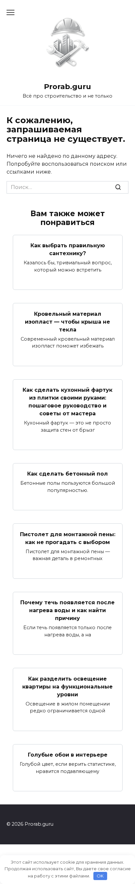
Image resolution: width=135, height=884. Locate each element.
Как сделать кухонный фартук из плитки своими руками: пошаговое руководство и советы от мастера (67, 402)
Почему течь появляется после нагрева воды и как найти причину (67, 610)
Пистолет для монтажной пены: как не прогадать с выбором (67, 538)
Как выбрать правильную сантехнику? (67, 249)
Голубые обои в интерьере (67, 755)
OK (100, 875)
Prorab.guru (67, 86)
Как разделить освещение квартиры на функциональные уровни (67, 686)
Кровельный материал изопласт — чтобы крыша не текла (67, 321)
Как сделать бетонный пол (67, 474)
